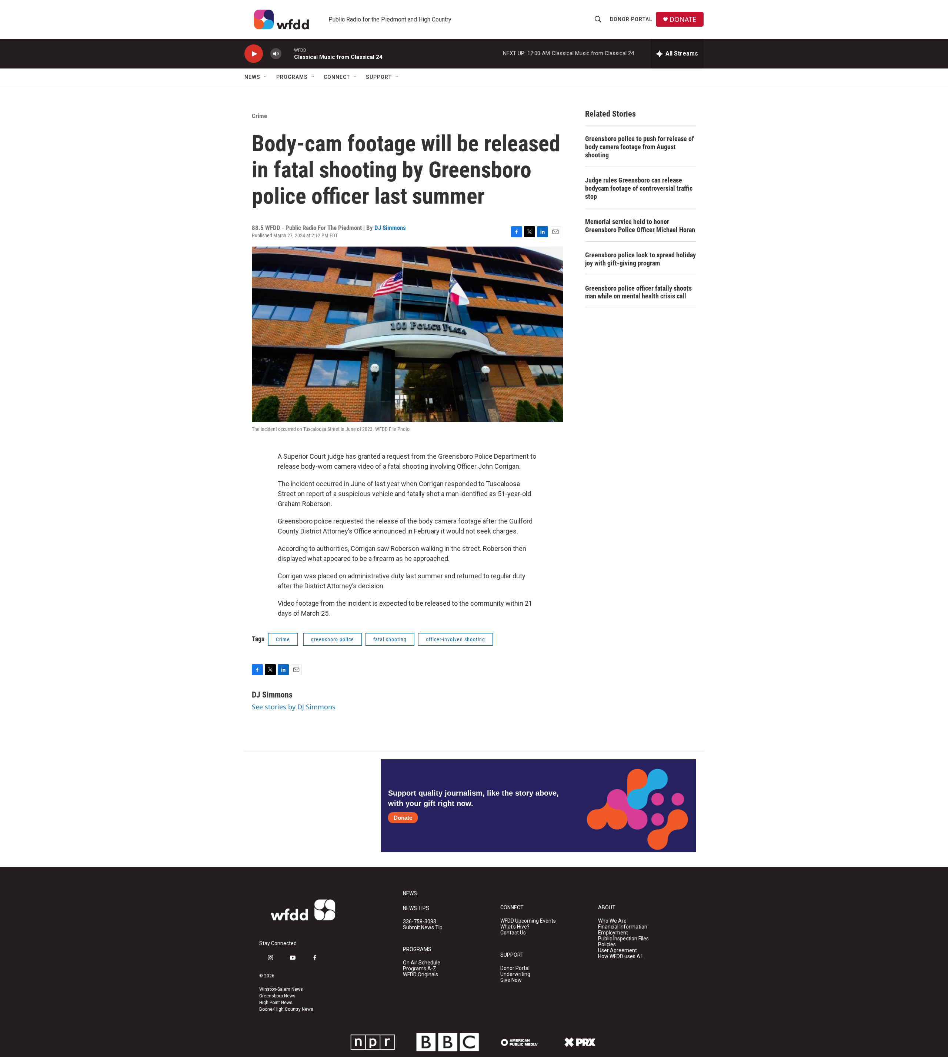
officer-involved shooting (455, 639)
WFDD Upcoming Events (528, 921)
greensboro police (332, 639)
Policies (607, 944)
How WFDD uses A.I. (621, 956)
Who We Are (612, 921)
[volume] (276, 54)
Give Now (511, 980)
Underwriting (515, 974)
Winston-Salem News (281, 989)
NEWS (410, 893)
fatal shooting (390, 639)
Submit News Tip (423, 927)
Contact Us (513, 933)
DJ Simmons (390, 227)
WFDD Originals (420, 974)
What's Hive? (515, 927)
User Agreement (617, 950)
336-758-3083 (419, 921)
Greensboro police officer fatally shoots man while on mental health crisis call (638, 292)
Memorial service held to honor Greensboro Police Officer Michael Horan (640, 226)
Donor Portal (631, 19)
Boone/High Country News (286, 1009)
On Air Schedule (421, 963)
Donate (403, 818)
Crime (259, 116)
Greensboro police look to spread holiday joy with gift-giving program (640, 259)
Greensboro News (277, 996)
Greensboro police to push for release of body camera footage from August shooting (639, 147)
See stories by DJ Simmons (294, 706)
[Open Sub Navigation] (266, 77)
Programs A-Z (419, 968)
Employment (613, 933)
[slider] (288, 53)
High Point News (276, 1002)
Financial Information (622, 927)
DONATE (683, 19)
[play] (254, 54)
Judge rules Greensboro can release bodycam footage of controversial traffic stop (638, 188)
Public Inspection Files (623, 938)
